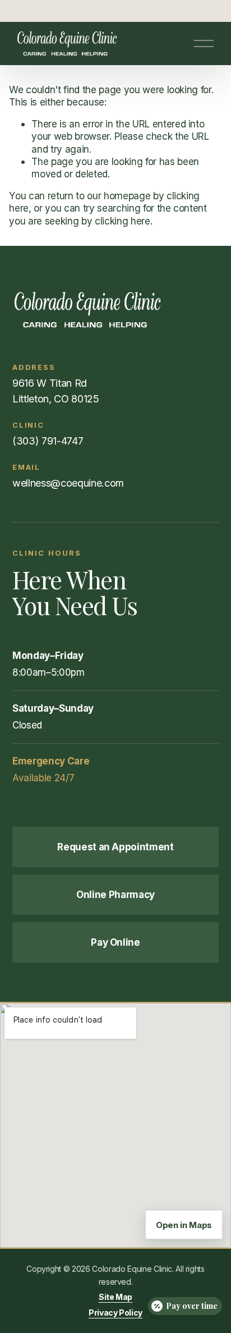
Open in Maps (184, 1225)
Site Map (115, 1297)
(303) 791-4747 (47, 441)
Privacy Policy (115, 1312)
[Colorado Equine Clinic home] (115, 309)
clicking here (122, 221)
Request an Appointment (115, 847)
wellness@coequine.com (68, 483)
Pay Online (115, 942)
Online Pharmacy (115, 894)
